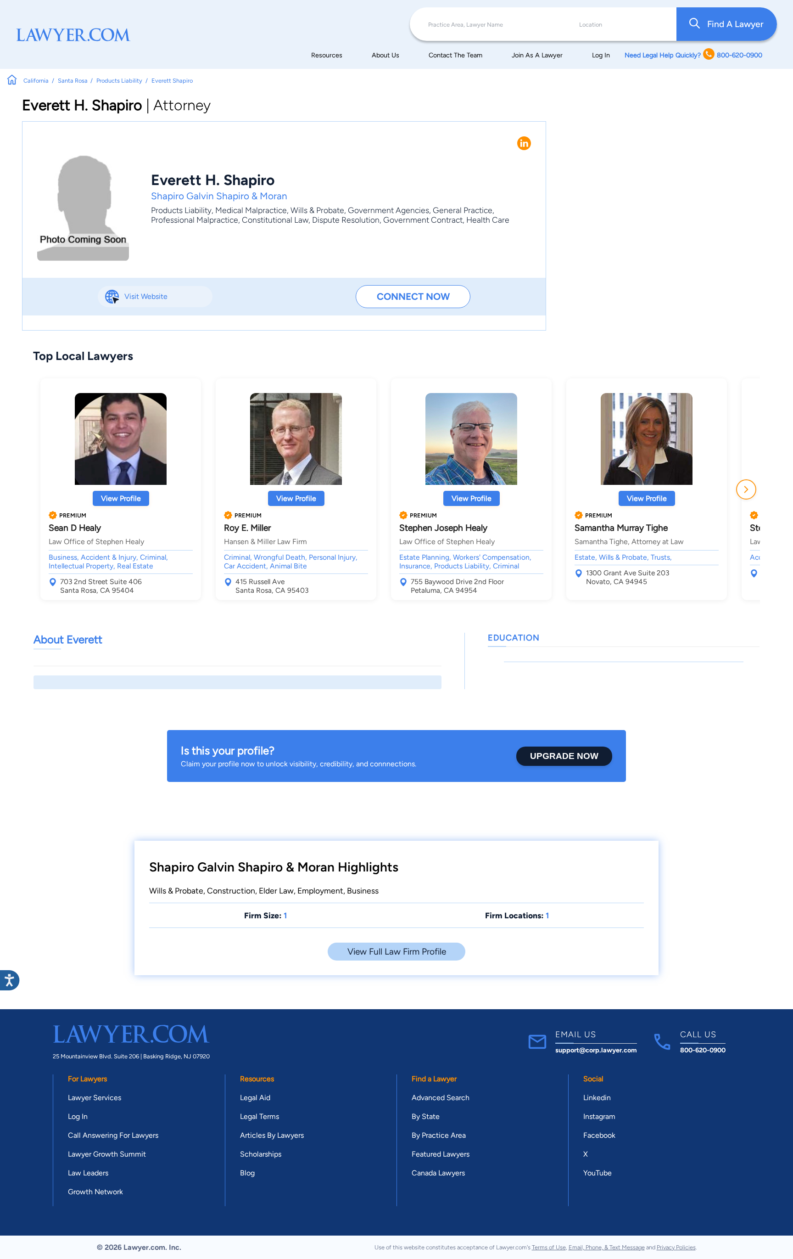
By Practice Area (439, 1135)
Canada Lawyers (438, 1173)
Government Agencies (388, 210)
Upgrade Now (564, 756)
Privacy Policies (676, 1247)
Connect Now (413, 296)
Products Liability (181, 210)
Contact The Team (455, 55)
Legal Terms (259, 1116)
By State (426, 1116)
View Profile (121, 498)
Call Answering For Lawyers (113, 1135)
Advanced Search (440, 1097)
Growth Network (95, 1191)
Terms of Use (549, 1247)
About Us (385, 55)
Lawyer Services (94, 1097)
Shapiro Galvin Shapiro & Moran (219, 196)
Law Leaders (88, 1173)
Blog (247, 1173)
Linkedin (597, 1097)
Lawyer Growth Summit (107, 1154)
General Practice (462, 210)
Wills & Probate (317, 210)
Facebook (599, 1135)
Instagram (599, 1116)
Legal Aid (255, 1097)
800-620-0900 (703, 1050)
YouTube (597, 1173)
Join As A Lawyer (537, 55)
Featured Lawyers (440, 1154)
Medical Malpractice (251, 210)
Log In (601, 55)
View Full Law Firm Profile (396, 951)
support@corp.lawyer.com (596, 1050)
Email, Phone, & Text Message (607, 1247)
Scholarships (260, 1154)
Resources (326, 55)
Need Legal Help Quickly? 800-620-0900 (693, 55)
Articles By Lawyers (272, 1135)
